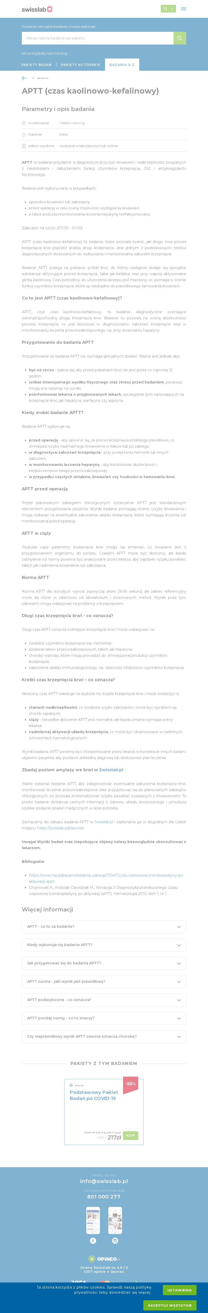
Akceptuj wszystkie (170, 1305)
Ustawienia (179, 1290)
